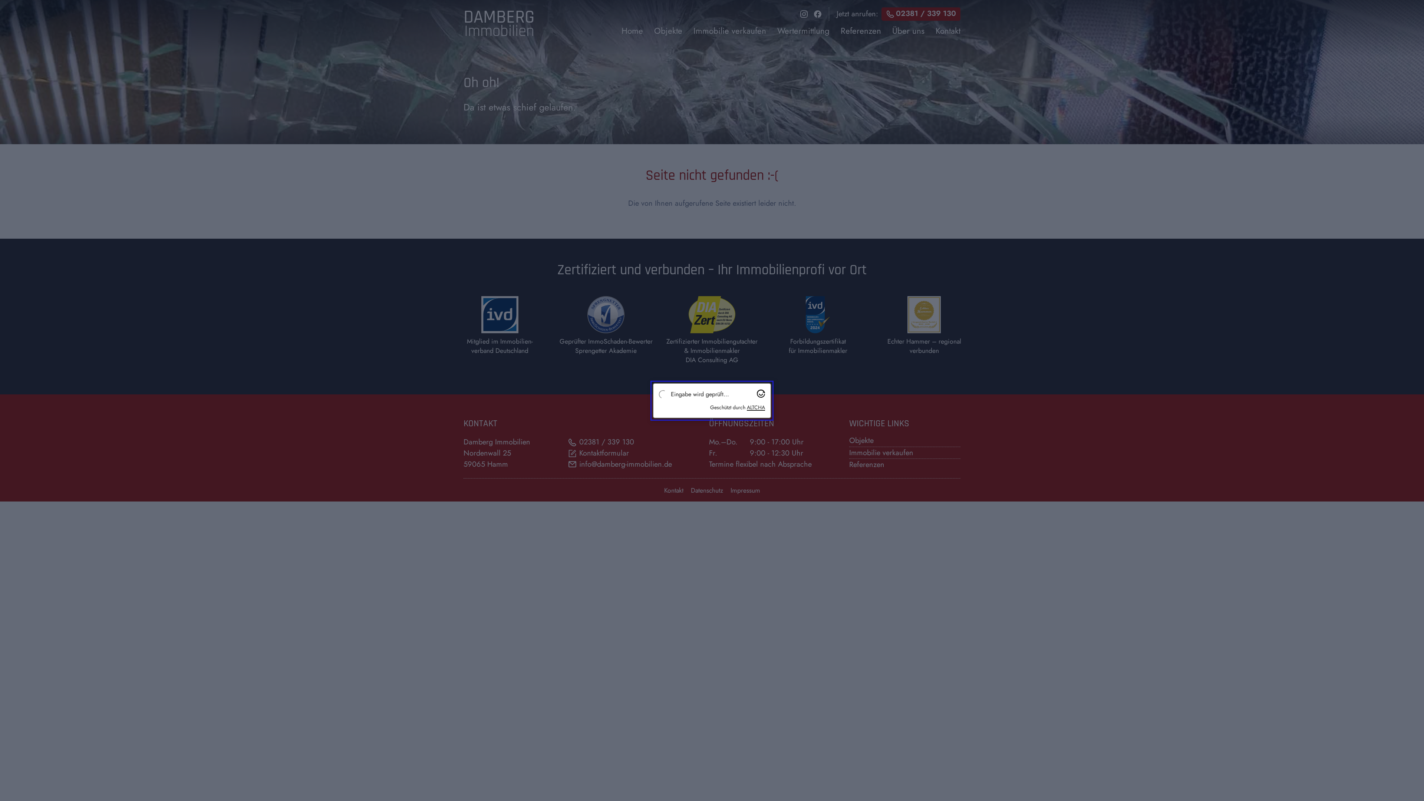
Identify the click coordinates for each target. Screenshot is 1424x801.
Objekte (861, 440)
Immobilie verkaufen (881, 453)
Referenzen (866, 465)
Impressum (745, 490)
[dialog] (791, 24)
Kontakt (673, 490)
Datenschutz (707, 490)
